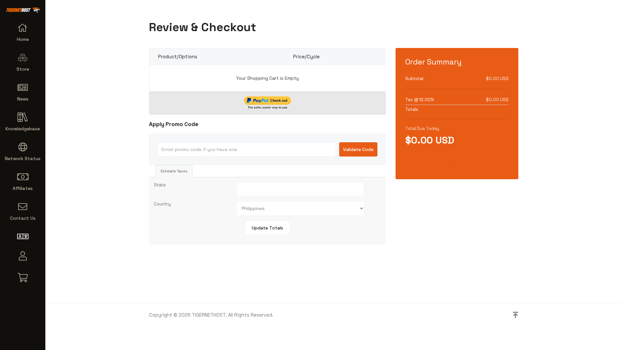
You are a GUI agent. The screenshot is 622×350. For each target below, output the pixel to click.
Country (162, 204)
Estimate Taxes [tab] (174, 171)
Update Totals (267, 228)
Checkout (456, 161)
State (160, 185)
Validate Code (358, 149)
